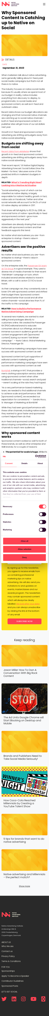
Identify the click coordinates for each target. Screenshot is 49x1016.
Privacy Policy (8, 956)
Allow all (24, 541)
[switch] (42, 514)
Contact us (7, 951)
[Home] (10, 4)
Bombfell (6, 370)
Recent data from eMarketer (15, 151)
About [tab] (40, 463)
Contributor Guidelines (12, 981)
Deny (24, 557)
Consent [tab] (9, 463)
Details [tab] (24, 463)
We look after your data (27, 603)
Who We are (7, 946)
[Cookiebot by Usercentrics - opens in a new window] (35, 456)
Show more (24, 886)
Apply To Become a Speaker (15, 976)
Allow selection (24, 549)
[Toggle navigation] (44, 4)
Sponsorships (8, 971)
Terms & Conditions (11, 961)
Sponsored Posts (10, 986)
